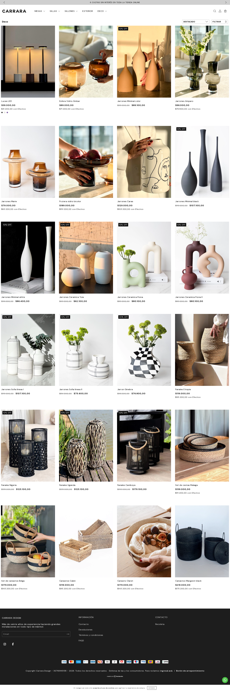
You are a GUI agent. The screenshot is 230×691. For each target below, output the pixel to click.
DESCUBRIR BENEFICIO (144, 361)
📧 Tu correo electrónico (135, 344)
